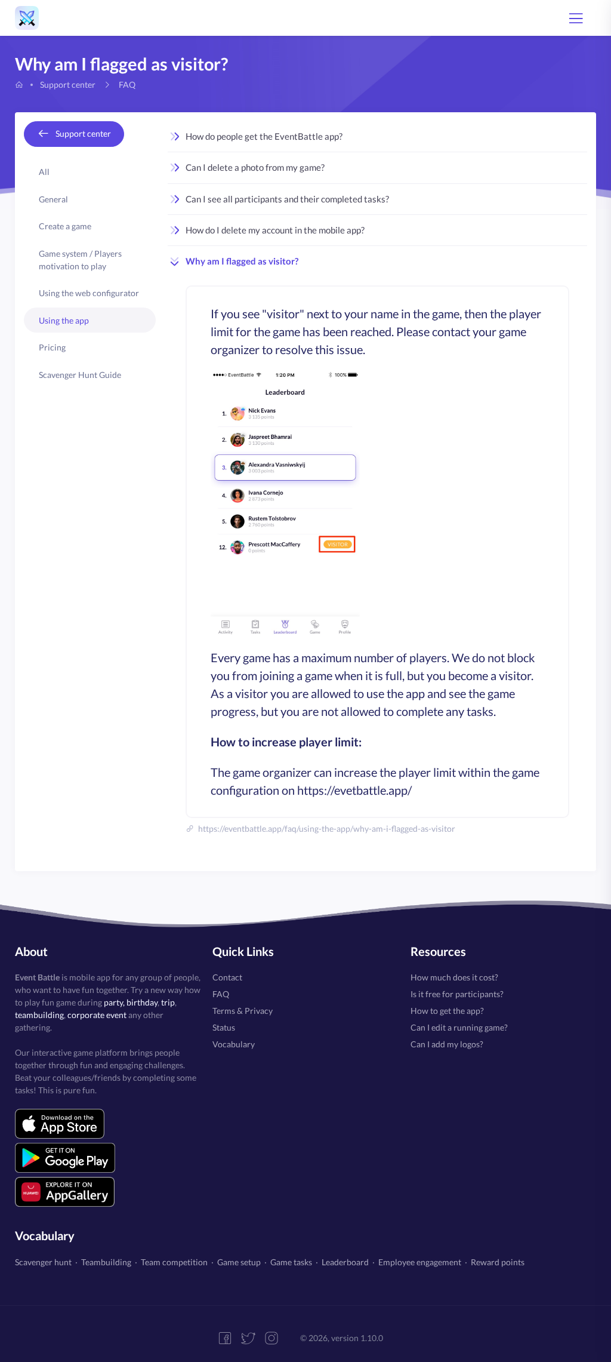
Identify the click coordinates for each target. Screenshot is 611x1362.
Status (223, 1027)
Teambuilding (106, 1262)
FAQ (220, 994)
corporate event (96, 1015)
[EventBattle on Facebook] (229, 1338)
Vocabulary (233, 1044)
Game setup (239, 1262)
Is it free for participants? (457, 994)
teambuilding (39, 1015)
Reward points (497, 1262)
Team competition (174, 1262)
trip (168, 1002)
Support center (67, 84)
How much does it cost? (454, 977)
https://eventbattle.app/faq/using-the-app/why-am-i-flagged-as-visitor (325, 828)
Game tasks (291, 1262)
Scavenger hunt (43, 1262)
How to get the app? (447, 1011)
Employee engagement (419, 1262)
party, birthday (131, 1002)
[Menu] (576, 18)
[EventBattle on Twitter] (252, 1338)
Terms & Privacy (242, 1011)
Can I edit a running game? (459, 1027)
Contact (227, 977)
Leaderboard (345, 1262)
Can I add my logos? (447, 1044)
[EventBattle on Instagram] (276, 1338)
